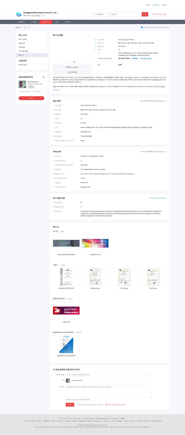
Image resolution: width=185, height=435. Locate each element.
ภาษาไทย (132, 421)
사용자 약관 (76, 418)
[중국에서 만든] (29, 4)
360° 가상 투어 (73, 67)
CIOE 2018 (66, 322)
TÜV (158, 27)
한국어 (106, 421)
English (32, 421)
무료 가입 (156, 5)
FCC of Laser (124, 288)
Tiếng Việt (146, 421)
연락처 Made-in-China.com (103, 418)
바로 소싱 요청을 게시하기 (116, 405)
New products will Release (66, 254)
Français (60, 421)
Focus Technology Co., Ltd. (94, 425)
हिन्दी (126, 421)
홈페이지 (22, 22)
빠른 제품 (116, 418)
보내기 (31, 98)
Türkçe (139, 421)
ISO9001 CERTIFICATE (66, 288)
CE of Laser (153, 288)
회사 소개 (46, 22)
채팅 (32, 87)
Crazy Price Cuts (95, 254)
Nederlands (119, 421)
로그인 (148, 5)
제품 (34, 22)
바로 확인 (135, 58)
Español (67, 421)
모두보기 (56, 90)
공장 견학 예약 (72, 72)
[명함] (43, 77)
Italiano (89, 421)
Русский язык (98, 421)
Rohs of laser (95, 288)
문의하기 (68, 22)
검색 (56, 22)
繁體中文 (46, 421)
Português (82, 421)
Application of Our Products (66, 356)
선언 (69, 418)
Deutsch (74, 421)
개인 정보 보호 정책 (87, 418)
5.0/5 (120, 64)
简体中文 (39, 421)
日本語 (53, 421)
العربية (112, 421)
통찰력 (123, 418)
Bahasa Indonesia (156, 421)
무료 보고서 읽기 (146, 58)
